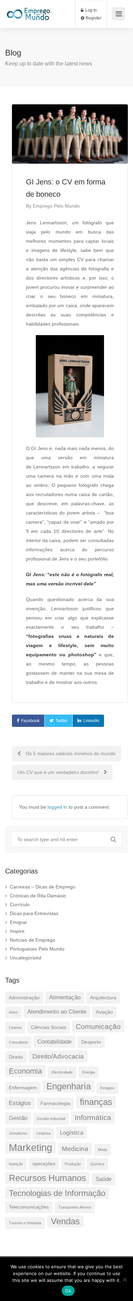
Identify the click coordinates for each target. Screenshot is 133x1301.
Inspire (17, 931)
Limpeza (43, 1133)
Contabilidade (54, 1041)
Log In (90, 10)
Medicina (75, 1148)
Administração (24, 997)
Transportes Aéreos (74, 1207)
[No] (124, 1279)
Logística (71, 1133)
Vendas (65, 1221)
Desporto (91, 1042)
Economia (25, 1071)
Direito (16, 1057)
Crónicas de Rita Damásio (38, 895)
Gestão (18, 1118)
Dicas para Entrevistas (34, 913)
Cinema (15, 1028)
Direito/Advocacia (58, 1056)
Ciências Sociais (48, 1027)
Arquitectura (103, 997)
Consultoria (18, 1042)
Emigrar (18, 922)
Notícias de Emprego (32, 940)
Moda (102, 1150)
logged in (57, 807)
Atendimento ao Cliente (56, 1011)
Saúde (103, 1179)
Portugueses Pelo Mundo (37, 949)
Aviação (104, 1012)
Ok (68, 1290)
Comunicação (98, 1026)
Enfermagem (23, 1087)
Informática (93, 1117)
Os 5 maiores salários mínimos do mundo (70, 753)
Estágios (20, 1103)
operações (43, 1163)
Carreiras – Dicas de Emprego (42, 886)
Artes (13, 1012)
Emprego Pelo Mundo (56, 206)
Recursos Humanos (47, 1178)
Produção (73, 1164)
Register (93, 18)
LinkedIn (91, 720)
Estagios (107, 1088)
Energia (88, 1072)
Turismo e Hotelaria (25, 1223)
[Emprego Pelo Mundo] (28, 10)
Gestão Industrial (51, 1119)
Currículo (20, 904)
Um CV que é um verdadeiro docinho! (58, 772)
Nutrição (16, 1164)
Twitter (62, 720)
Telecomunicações (29, 1207)
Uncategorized (25, 957)
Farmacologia (55, 1103)
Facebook (30, 720)
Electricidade (62, 1072)
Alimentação (64, 997)
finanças (96, 1102)
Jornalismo (18, 1133)
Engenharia (68, 1086)
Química (97, 1164)
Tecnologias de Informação (57, 1193)
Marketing (30, 1147)
